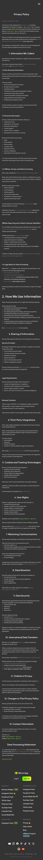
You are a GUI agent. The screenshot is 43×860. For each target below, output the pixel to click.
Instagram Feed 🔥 (9, 793)
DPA (35, 854)
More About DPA (7, 759)
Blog (24, 830)
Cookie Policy (29, 854)
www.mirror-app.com (13, 31)
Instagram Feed (7, 823)
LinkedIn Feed (28, 804)
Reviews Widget (8, 790)
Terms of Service (19, 854)
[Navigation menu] (39, 4)
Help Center (27, 826)
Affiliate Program (29, 834)
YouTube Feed (28, 800)
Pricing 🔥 (27, 823)
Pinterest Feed (28, 811)
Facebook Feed (29, 793)
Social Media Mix (8, 815)
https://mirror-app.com (14, 738)
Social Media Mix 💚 (30, 796)
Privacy (9, 854)
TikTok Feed (27, 807)
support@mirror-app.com (28, 519)
